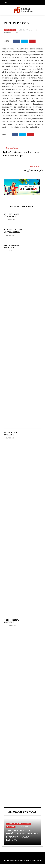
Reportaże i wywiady (23, 824)
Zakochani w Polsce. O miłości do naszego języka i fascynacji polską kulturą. (22, 835)
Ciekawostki (11, 824)
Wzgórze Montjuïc (33, 170)
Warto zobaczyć (10, 30)
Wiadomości (11, 826)
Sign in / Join (8, 2)
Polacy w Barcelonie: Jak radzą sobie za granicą (13, 232)
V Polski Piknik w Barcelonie (11, 246)
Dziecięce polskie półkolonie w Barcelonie (11, 216)
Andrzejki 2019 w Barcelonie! (11, 621)
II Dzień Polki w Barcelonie (10, 433)
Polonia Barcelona (26, 30)
